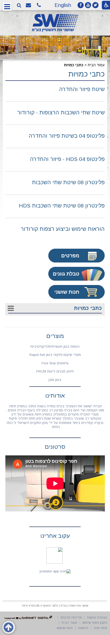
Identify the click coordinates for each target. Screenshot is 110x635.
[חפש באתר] (19, 5)
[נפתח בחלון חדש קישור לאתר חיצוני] (81, 5)
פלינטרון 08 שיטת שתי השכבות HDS (62, 206)
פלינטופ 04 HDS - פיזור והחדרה (67, 159)
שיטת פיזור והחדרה (82, 89)
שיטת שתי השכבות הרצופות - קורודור (61, 112)
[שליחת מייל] (29, 5)
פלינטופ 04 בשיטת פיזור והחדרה (67, 136)
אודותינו (55, 395)
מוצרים (55, 336)
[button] (7, 7)
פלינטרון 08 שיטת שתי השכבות (68, 182)
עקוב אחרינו (55, 536)
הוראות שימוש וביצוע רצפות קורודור (63, 229)
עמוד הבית (96, 65)
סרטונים (55, 447)
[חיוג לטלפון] (39, 5)
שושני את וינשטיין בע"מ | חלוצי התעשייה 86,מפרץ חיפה (55, 605)
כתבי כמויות (87, 74)
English (62, 5)
